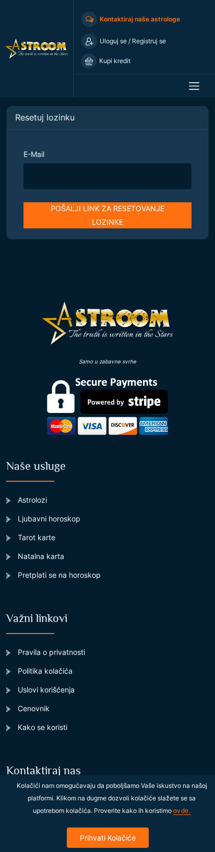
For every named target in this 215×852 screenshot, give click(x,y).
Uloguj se (114, 41)
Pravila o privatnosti (50, 652)
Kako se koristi (41, 727)
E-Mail (33, 154)
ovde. (182, 810)
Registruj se (149, 41)
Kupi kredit (114, 61)
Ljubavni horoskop (48, 518)
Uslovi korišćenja (45, 689)
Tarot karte (35, 537)
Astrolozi (31, 499)
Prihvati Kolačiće (108, 837)
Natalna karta (40, 556)
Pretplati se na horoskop (58, 574)
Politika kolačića (44, 670)
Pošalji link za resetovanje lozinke (107, 215)
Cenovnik (33, 708)
